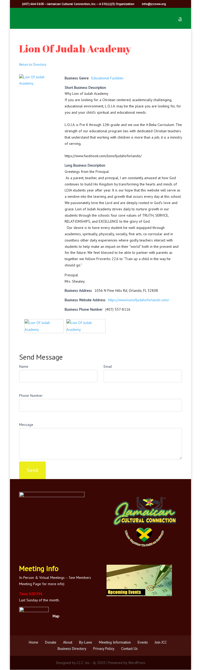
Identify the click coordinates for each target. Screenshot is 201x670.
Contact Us (129, 648)
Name (23, 366)
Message (26, 424)
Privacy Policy (103, 648)
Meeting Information (115, 642)
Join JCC (161, 642)
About (67, 642)
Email (108, 366)
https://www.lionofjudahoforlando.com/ (138, 300)
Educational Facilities (107, 78)
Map (56, 616)
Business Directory (72, 648)
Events (143, 642)
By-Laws (85, 642)
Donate (50, 642)
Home (33, 642)
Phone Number (31, 395)
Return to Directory (32, 64)
